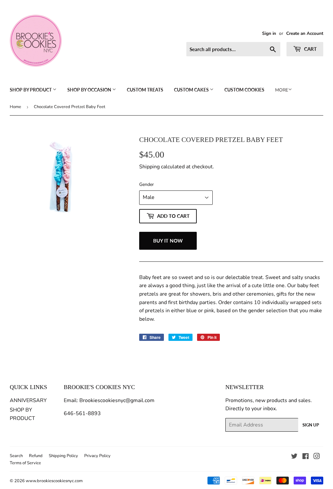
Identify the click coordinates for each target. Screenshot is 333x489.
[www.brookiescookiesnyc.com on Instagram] (316, 457)
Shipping (149, 166)
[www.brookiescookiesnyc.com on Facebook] (305, 457)
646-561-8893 (82, 413)
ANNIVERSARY (28, 400)
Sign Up (310, 424)
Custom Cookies (244, 89)
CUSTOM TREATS (145, 89)
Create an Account (304, 33)
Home (15, 107)
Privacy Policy (97, 456)
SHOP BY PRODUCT (31, 89)
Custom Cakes (192, 89)
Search (16, 456)
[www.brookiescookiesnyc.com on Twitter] (294, 457)
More (281, 90)
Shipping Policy (63, 456)
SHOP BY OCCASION (89, 89)
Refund (36, 456)
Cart (310, 49)
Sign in (269, 33)
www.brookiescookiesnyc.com (54, 481)
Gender (146, 184)
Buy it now (168, 241)
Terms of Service (25, 463)
